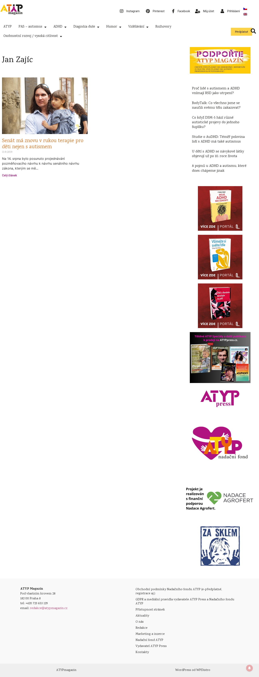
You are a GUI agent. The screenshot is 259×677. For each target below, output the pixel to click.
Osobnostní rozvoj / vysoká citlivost (30, 36)
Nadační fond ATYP (149, 640)
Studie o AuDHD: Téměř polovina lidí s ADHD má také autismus (218, 139)
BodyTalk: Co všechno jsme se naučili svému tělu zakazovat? (216, 106)
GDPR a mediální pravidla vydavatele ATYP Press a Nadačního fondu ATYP (185, 601)
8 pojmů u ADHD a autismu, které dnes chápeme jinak (219, 168)
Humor (111, 26)
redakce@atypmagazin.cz (48, 608)
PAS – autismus (30, 26)
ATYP (7, 26)
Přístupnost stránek (150, 609)
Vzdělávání (136, 26)
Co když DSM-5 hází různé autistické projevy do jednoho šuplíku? (215, 122)
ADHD (57, 26)
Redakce (142, 628)
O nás (140, 622)
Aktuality (142, 616)
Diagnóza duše (84, 26)
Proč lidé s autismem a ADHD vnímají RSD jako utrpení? (216, 91)
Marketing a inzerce (150, 634)
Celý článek (9, 175)
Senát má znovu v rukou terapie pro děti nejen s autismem (42, 144)
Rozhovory (163, 26)
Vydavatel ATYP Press (151, 646)
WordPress (183, 670)
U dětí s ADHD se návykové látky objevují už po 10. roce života (218, 154)
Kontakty (142, 652)
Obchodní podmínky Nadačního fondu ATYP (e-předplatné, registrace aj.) (179, 591)
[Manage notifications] (249, 668)
